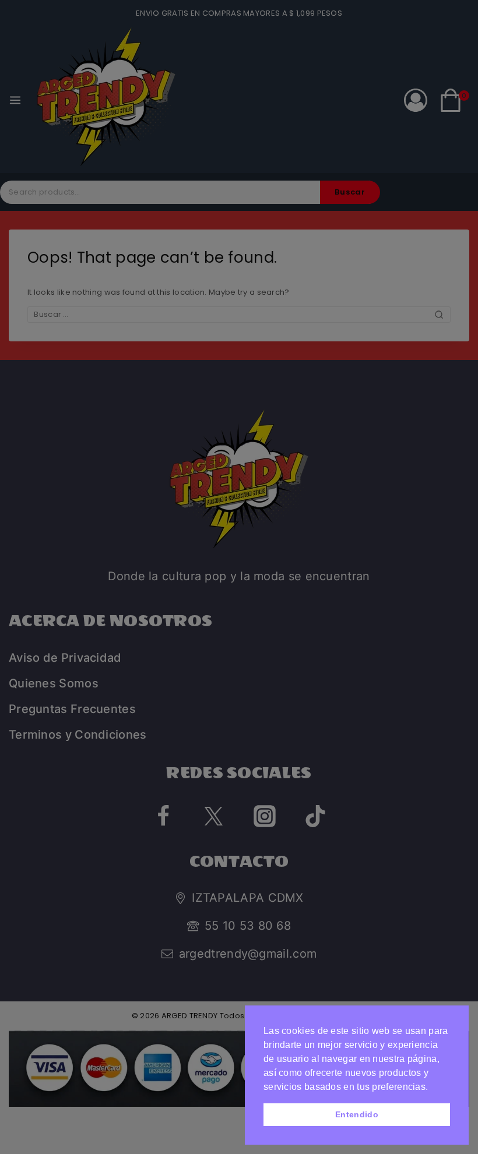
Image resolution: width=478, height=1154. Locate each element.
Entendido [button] (356, 1114)
